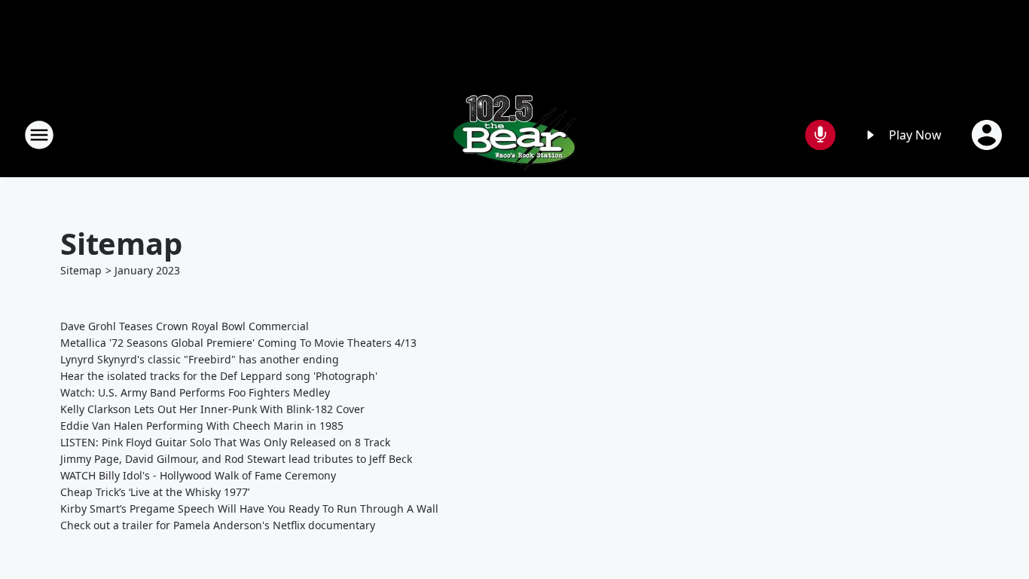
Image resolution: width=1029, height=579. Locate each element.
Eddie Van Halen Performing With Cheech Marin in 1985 (202, 425)
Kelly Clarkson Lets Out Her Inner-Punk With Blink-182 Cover (212, 409)
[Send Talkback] (820, 135)
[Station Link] (514, 134)
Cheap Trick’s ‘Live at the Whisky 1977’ (154, 492)
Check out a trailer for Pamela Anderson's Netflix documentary (217, 525)
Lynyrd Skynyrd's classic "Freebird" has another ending (199, 359)
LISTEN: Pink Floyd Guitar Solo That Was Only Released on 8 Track (225, 442)
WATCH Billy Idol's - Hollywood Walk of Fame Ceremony (198, 475)
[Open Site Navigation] (39, 135)
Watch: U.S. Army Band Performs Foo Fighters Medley (195, 392)
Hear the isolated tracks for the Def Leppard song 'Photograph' (218, 376)
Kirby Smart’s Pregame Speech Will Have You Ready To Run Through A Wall (249, 508)
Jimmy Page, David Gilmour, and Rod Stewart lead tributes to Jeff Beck (236, 459)
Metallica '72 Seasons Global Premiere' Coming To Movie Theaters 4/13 (238, 342)
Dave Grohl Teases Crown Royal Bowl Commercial (184, 326)
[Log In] (988, 135)
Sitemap (81, 270)
